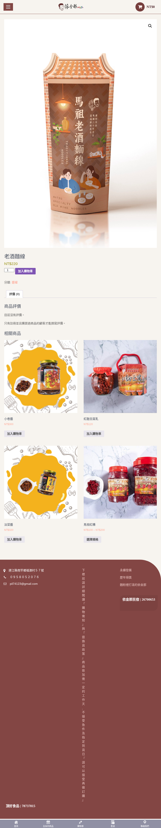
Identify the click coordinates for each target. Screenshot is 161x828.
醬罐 (15, 282)
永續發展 (126, 570)
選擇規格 (92, 539)
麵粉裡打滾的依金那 (133, 584)
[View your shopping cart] (140, 7)
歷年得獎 (126, 577)
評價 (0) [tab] (14, 294)
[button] (150, 26)
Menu (9, 7)
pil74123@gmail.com (24, 583)
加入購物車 (25, 271)
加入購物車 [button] (14, 433)
